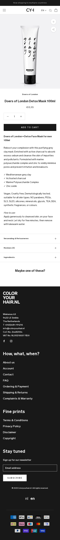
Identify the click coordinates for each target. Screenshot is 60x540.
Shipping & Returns (15, 392)
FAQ (5, 380)
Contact (8, 374)
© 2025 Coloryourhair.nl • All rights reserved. (30, 488)
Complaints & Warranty (17, 398)
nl (27, 498)
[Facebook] (4, 341)
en (32, 498)
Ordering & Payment (16, 386)
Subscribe (14, 478)
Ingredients (9, 257)
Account (8, 368)
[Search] (50, 10)
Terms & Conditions (15, 420)
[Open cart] (56, 10)
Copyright (9, 438)
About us (9, 362)
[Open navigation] (7, 10)
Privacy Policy (12, 426)
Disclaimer (9, 432)
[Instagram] (11, 341)
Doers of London (30, 94)
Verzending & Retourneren (16, 238)
